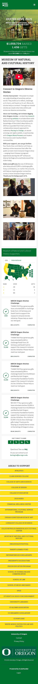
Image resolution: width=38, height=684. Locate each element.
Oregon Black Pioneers (15, 135)
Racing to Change (17, 130)
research (31, 116)
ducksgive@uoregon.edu (19, 455)
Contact (19, 638)
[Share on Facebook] (10, 442)
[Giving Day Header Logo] (5, 4)
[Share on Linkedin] (21, 442)
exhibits (15, 118)
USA (6, 260)
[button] (27, 442)
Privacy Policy (19, 641)
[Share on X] (16, 442)
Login (19, 673)
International (16, 260)
